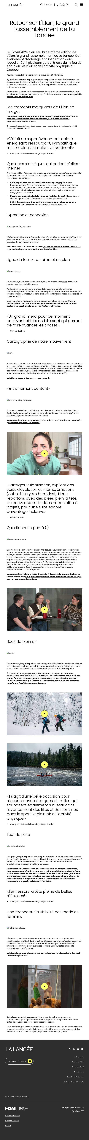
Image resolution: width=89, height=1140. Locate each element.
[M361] (16, 1113)
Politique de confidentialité (74, 1082)
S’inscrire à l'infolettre (17, 1061)
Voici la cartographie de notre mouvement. (28, 378)
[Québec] (78, 1111)
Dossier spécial (78, 1067)
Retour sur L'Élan (78, 1062)
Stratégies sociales (12, 1116)
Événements (79, 1057)
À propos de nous (12, 1121)
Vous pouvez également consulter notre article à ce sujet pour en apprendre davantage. (44, 577)
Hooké (60, 666)
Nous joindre (79, 1072)
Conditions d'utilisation (75, 1077)
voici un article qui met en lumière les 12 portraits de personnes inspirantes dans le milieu (44, 248)
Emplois (8, 1126)
